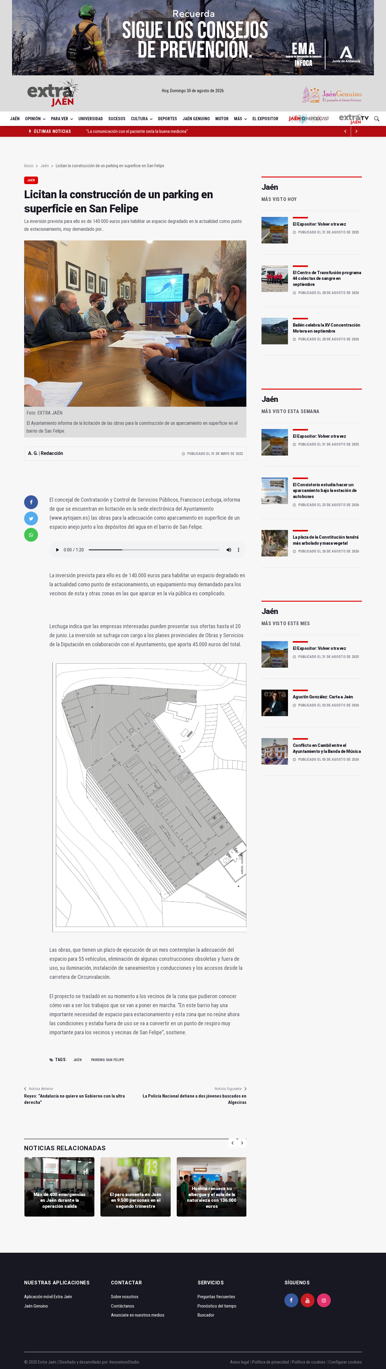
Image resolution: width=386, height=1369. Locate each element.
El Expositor (265, 118)
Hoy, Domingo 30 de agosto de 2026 (193, 90)
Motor (222, 118)
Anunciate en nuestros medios (137, 1315)
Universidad (90, 118)
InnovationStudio (124, 1362)
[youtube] (308, 1300)
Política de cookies (308, 1362)
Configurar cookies (345, 1362)
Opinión (33, 118)
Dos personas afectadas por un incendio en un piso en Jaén (138, 131)
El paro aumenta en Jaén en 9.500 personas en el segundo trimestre (135, 1200)
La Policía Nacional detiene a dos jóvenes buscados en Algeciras (194, 1099)
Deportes (167, 118)
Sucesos (116, 118)
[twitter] (31, 518)
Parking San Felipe (107, 1060)
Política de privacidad (270, 1362)
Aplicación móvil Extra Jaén (48, 1296)
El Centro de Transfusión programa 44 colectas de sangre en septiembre (327, 278)
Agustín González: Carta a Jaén (323, 696)
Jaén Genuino (196, 118)
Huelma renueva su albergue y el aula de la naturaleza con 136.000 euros (211, 1197)
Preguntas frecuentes (216, 1296)
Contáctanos (122, 1306)
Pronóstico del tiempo (217, 1306)
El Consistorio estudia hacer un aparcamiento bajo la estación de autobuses (325, 490)
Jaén (15, 118)
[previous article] (356, 131)
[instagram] (324, 1300)
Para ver (59, 118)
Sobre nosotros (124, 1296)
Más (238, 118)
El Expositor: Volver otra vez (319, 224)
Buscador (206, 1315)
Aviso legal (239, 1362)
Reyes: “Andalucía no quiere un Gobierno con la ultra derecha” (74, 1099)
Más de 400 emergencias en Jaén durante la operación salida (59, 1200)
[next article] (345, 131)
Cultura (139, 118)
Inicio (28, 165)
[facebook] (31, 502)
